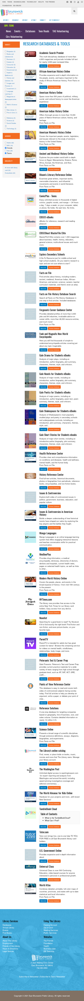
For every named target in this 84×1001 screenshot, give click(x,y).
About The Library (10, 940)
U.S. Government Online (50, 850)
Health (41, 2)
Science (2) (10, 120)
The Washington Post (49, 769)
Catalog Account (50, 924)
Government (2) (12, 70)
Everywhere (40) (10, 173)
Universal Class (46, 866)
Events (17, 31)
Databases (30, 31)
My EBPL (5, 20)
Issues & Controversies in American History (56, 513)
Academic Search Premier (51, 53)
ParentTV (43, 639)
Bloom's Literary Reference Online (55, 175)
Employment (8, 943)
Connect (42, 20)
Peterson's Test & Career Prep (53, 660)
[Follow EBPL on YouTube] (78, 2)
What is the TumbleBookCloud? (57, 817)
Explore (24, 20)
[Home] (12, 12)
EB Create (17, 5)
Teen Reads (43, 31)
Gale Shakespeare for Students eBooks (57, 411)
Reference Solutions (49, 708)
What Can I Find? (52, 820)
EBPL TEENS (9, 25)
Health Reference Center (51, 453)
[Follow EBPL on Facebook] (67, 2)
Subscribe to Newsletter (29, 976)
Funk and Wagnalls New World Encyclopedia (53, 335)
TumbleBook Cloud (48, 809)
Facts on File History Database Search (57, 294)
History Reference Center (51, 474)
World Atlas (45, 885)
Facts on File (45, 273)
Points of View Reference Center (54, 684)
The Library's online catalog (52, 750)
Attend (33, 20)
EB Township (49, 951)
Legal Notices (8, 951)
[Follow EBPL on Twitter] (71, 2)
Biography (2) (11, 51)
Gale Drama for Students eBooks (54, 355)
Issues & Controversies (50, 493)
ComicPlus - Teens (48, 196)
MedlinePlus (45, 554)
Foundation (7, 5)
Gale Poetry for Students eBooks (54, 392)
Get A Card (48, 927)
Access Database (54, 66)
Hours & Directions (10, 948)
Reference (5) (11, 118)
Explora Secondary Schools (52, 254)
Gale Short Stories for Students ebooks (58, 435)
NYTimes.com (45, 599)
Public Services (50, 932)
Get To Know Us (54, 20)
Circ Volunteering (14, 36)
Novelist (43, 618)
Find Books (7, 932)
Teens (9, 2)
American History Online (50, 92)
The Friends (50, 2)
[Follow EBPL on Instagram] (75, 2)
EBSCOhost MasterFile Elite (52, 233)
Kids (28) (10, 151)
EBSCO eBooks (46, 217)
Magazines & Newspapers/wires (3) (10, 99)
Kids (4, 2)
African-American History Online (54, 71)
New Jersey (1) (11, 110)
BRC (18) (10, 145)
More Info (43, 66)
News (8, 31)
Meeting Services (51, 930)
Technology (32, 2)
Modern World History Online (53, 578)
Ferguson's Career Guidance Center (55, 310)
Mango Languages (47, 533)
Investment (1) (11, 88)
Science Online (46, 729)
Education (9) (11, 67)
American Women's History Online (55, 132)
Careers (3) (10, 62)
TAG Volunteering (60, 31)
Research (15, 20)
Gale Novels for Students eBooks (54, 374)
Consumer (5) (11, 65)
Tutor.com (44, 832)
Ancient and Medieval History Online (56, 153)
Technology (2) (11, 128)
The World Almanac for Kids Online (55, 793)
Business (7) (11, 59)
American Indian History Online (54, 111)
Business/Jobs (19, 2)
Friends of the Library (11, 946)
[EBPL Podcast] (82, 2)
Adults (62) (10, 143)
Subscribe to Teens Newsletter (52, 976)
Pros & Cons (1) (12, 112)
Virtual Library (8, 927)
